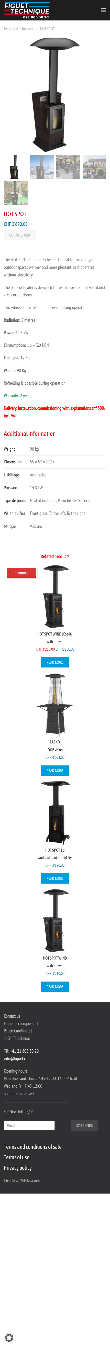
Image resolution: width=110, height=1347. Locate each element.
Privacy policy (18, 1167)
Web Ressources (30, 1180)
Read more (55, 662)
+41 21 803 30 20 (24, 1051)
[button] (103, 10)
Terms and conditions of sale (33, 1146)
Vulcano (36, 526)
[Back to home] (27, 10)
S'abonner (84, 1125)
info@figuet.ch (16, 1058)
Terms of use (16, 1157)
